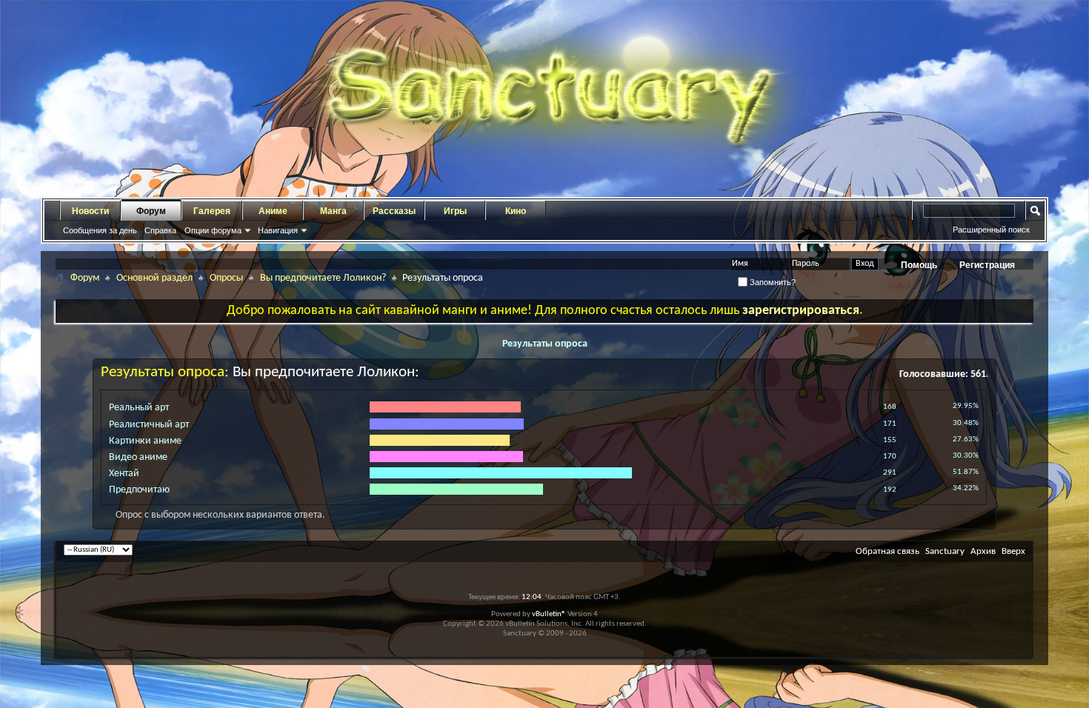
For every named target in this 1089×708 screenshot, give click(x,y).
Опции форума (213, 230)
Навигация (278, 230)
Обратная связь (887, 551)
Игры (455, 211)
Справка (160, 230)
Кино (515, 211)
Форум (151, 211)
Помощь (919, 265)
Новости (90, 211)
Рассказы (394, 211)
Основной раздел (154, 278)
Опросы (226, 278)
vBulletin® (549, 614)
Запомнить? (771, 282)
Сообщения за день (100, 230)
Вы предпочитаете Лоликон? (323, 278)
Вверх (1013, 551)
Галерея (211, 211)
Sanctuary (945, 551)
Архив (983, 551)
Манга (333, 211)
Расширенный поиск (991, 229)
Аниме (273, 211)
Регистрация (987, 265)
